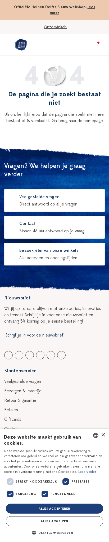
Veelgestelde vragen (22, 381)
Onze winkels (55, 27)
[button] (54, 533)
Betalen (11, 410)
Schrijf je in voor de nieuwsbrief (34, 335)
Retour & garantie (20, 400)
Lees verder (87, 472)
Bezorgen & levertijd (23, 391)
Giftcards (12, 419)
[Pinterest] (51, 355)
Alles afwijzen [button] (54, 521)
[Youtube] (19, 355)
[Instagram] (61, 355)
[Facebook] (8, 355)
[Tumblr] (40, 355)
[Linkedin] (29, 355)
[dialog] (54, 485)
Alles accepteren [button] (54, 508)
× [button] (103, 435)
